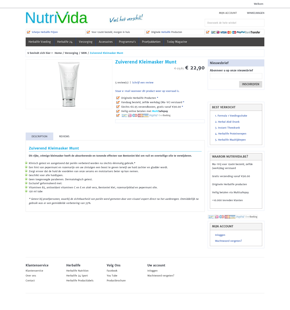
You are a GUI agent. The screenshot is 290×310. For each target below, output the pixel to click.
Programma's (127, 42)
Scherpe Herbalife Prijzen (45, 32)
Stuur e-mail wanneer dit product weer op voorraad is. (147, 91)
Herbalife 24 (65, 42)
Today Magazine (177, 42)
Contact (30, 280)
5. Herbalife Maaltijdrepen (230, 139)
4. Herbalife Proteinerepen (230, 133)
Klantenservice (34, 270)
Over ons (31, 275)
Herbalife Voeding (40, 42)
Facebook (112, 270)
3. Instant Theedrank (227, 127)
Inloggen (220, 235)
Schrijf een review (142, 82)
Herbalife (165, 32)
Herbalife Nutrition (77, 270)
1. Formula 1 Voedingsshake (231, 115)
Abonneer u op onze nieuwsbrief (231, 70)
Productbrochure (116, 280)
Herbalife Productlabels (80, 280)
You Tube (112, 275)
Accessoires (106, 42)
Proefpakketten (151, 42)
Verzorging (86, 42)
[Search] (260, 23)
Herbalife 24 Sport (77, 275)
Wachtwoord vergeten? (228, 241)
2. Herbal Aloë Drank (227, 121)
